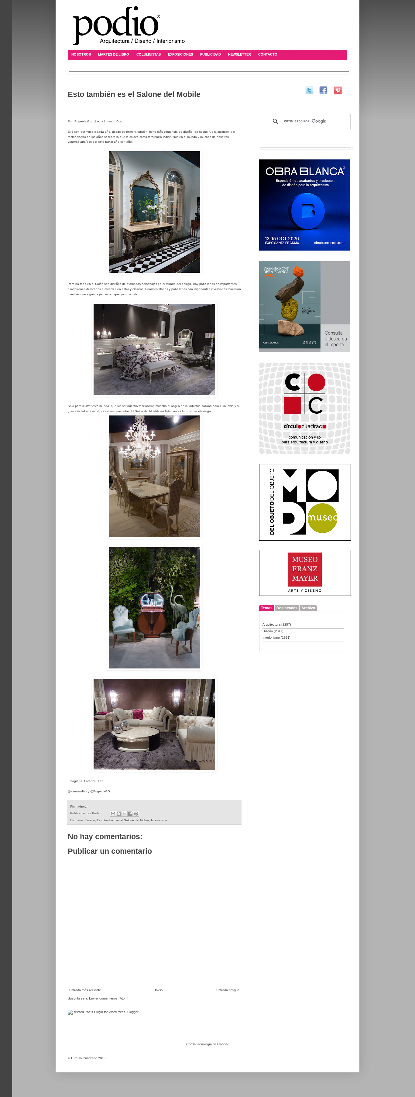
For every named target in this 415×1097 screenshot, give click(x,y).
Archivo (308, 608)
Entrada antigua (227, 990)
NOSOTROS (81, 54)
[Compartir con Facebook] (130, 814)
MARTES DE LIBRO (113, 54)
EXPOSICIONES (180, 54)
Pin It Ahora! (78, 806)
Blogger (222, 1044)
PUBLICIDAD (210, 54)
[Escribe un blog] (119, 814)
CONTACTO (267, 54)
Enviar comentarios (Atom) (109, 998)
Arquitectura (271, 624)
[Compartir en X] (125, 814)
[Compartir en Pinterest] (136, 814)
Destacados (286, 608)
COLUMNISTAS (148, 54)
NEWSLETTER (239, 54)
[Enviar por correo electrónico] (113, 814)
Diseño (90, 820)
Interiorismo (159, 820)
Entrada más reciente (85, 990)
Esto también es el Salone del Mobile (123, 820)
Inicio (159, 990)
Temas (267, 608)
